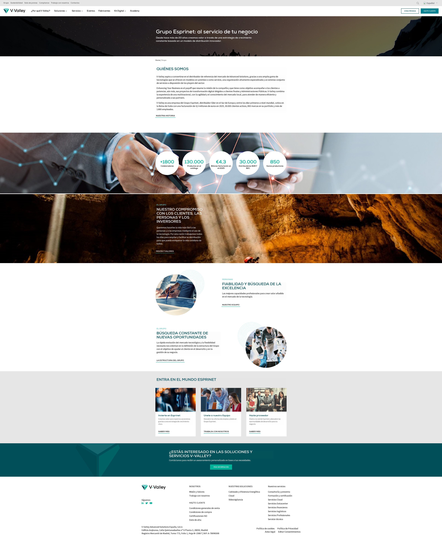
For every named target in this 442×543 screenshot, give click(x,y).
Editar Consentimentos (289, 531)
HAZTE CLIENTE (430, 11)
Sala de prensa (30, 3)
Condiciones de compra (200, 512)
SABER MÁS (164, 432)
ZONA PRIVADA (410, 11)
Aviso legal (270, 531)
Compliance (44, 3)
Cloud (231, 495)
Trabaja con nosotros (60, 3)
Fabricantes (104, 11)
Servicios (76, 11)
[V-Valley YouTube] (151, 503)
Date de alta (195, 519)
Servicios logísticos (277, 511)
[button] (430, 3)
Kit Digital (119, 11)
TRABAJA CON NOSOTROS (216, 432)
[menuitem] (40, 11)
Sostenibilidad (16, 3)
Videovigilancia (236, 499)
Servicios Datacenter (278, 503)
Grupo (6, 3)
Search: (418, 3)
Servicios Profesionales (279, 515)
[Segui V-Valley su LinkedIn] (143, 503)
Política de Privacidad (287, 528)
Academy (134, 11)
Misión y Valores (196, 491)
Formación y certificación (280, 495)
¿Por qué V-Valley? (40, 11)
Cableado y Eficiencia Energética (244, 491)
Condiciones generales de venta (204, 508)
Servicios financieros (277, 507)
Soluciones (59, 11)
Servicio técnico (275, 519)
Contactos (75, 3)
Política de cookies (265, 528)
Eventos (91, 11)
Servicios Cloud (275, 499)
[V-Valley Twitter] (146, 503)
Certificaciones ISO (198, 515)
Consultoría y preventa (279, 491)
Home (157, 60)
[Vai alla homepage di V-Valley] (14, 10)
